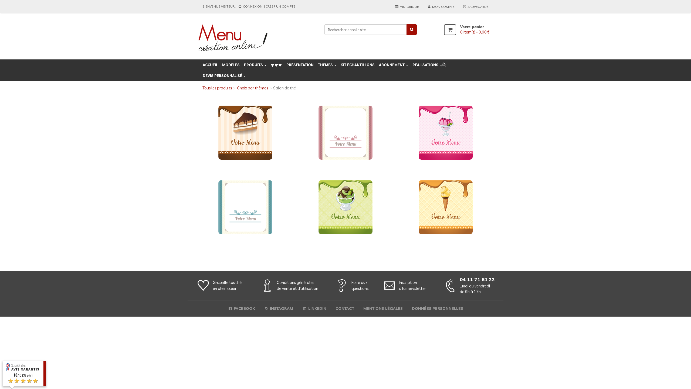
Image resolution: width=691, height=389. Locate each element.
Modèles (231, 65)
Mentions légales (383, 308)
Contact (345, 308)
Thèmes (326, 65)
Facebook (244, 308)
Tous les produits (217, 87)
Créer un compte (280, 6)
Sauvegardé (478, 7)
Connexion (252, 6)
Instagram (281, 308)
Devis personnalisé (223, 75)
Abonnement (392, 65)
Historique (409, 7)
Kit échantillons (358, 65)
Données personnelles (437, 308)
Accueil (210, 65)
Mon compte (443, 7)
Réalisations (425, 65)
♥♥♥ (276, 65)
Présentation (300, 65)
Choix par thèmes (252, 87)
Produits (254, 65)
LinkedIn (316, 308)
